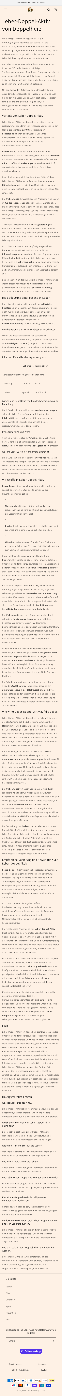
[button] (6, 10)
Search (9, 1286)
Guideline (10, 1299)
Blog (8, 1293)
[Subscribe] (53, 1340)
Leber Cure (26, 1391)
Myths (8, 1306)
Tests (8, 1319)
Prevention (11, 1313)
